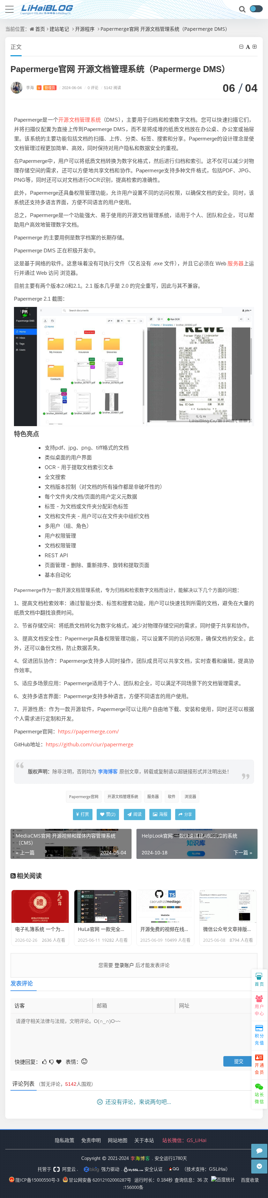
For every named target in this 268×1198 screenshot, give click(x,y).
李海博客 (108, 771)
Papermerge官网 (83, 796)
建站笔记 (59, 29)
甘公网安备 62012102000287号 (100, 1180)
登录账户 (124, 965)
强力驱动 (110, 1169)
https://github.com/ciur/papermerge (89, 744)
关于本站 (144, 1140)
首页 (40, 29)
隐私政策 (64, 1140)
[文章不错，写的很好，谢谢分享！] (45, 1061)
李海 (40, 87)
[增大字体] (255, 46)
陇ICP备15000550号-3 (37, 1180)
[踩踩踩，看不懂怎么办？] (52, 1061)
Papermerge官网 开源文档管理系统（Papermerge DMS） (165, 29)
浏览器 (190, 796)
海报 (163, 814)
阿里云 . (69, 1169)
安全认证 (153, 1169)
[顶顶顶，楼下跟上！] (59, 1061)
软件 (172, 796)
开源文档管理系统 (79, 119)
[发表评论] (259, 1151)
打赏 (84, 814)
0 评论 (91, 87)
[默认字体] (248, 46)
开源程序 (85, 29)
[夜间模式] (256, 8)
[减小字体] (241, 46)
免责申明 (91, 1140)
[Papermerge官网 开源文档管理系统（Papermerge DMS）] (134, 366)
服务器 (235, 263)
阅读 (137, 814)
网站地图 (117, 1140)
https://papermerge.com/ (88, 731)
